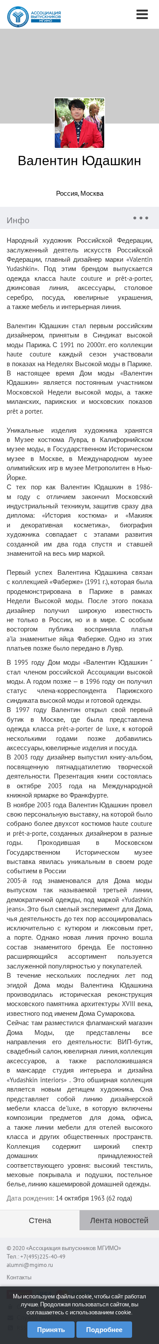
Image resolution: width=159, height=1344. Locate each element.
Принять (51, 1329)
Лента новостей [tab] (119, 1220)
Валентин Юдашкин (79, 160)
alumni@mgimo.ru (30, 1265)
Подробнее (104, 1329)
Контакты (19, 1277)
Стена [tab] (40, 1220)
